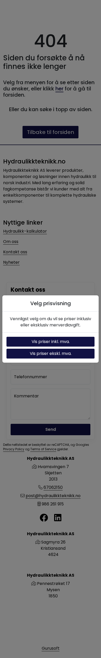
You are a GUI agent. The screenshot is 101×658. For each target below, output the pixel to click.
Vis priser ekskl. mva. (50, 353)
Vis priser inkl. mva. (51, 342)
